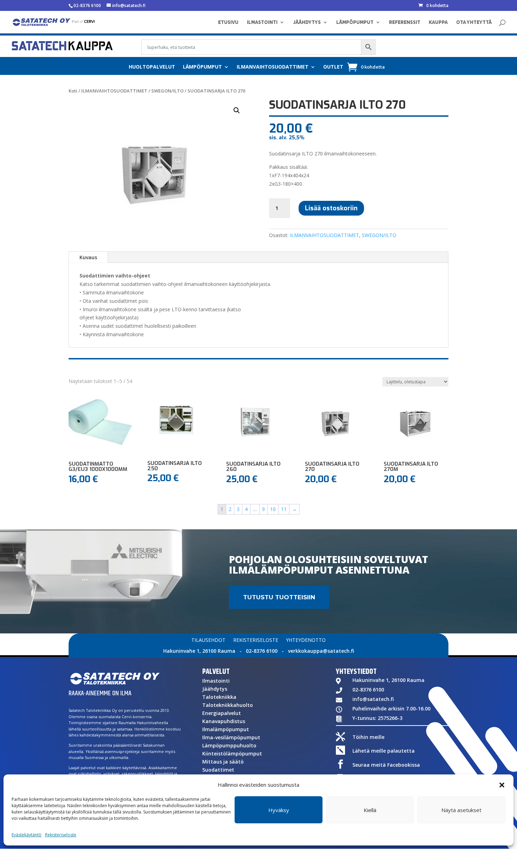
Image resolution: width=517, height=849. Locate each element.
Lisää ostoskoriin (331, 208)
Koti (73, 91)
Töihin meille (368, 737)
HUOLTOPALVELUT (152, 67)
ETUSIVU (228, 22)
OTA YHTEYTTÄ (474, 22)
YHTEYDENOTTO (306, 640)
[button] (501, 785)
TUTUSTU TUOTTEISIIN (279, 597)
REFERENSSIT (404, 22)
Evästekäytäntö (27, 835)
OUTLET (333, 67)
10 (273, 509)
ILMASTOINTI (262, 22)
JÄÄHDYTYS (307, 22)
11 (284, 509)
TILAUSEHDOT (208, 640)
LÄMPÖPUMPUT (355, 22)
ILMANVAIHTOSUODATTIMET (272, 67)
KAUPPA (438, 22)
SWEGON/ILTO (167, 91)
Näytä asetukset (461, 809)
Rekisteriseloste (60, 835)
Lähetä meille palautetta (383, 750)
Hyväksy (278, 809)
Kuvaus (88, 257)
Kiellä (370, 809)
